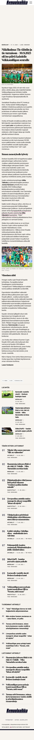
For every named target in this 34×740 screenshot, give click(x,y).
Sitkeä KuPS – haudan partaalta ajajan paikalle (23, 430)
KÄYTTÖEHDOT (26, 727)
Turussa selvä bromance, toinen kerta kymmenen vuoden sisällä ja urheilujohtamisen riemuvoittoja (18, 626)
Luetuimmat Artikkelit (11, 653)
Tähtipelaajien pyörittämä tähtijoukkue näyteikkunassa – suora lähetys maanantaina (19, 517)
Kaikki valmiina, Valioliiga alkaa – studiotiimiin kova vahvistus (17, 533)
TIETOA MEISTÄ (5, 727)
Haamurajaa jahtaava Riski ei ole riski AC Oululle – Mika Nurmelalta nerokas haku (22, 412)
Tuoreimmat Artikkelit (11, 604)
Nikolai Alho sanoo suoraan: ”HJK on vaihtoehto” (18, 451)
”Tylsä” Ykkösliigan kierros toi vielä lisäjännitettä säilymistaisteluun (18, 610)
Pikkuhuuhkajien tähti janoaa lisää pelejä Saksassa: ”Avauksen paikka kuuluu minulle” (19, 483)
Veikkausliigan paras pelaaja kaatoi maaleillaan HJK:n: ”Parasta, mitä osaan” (18, 589)
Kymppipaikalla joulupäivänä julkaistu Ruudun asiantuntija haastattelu (16, 213)
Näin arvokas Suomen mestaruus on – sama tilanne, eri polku (18, 617)
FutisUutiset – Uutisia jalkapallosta (17, 720)
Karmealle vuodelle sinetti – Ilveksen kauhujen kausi (22, 394)
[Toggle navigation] (31, 2)
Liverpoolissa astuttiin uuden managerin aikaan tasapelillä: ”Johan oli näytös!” (19, 501)
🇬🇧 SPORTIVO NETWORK (16, 727)
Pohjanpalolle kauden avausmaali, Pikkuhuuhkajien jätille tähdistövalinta (19, 547)
